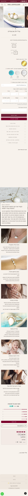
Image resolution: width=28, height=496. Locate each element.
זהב (14, 46)
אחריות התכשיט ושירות (13, 134)
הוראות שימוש (12, 128)
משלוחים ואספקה (12, 137)
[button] (26, 89)
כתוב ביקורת (14, 422)
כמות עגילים (14, 50)
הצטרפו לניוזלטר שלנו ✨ (14, 483)
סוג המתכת (14, 43)
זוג (12, 53)
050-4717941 (3, 1)
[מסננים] (25, 426)
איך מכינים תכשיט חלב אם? (13, 126)
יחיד (15, 53)
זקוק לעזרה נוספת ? (13, 142)
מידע (14, 479)
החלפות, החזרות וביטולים (12, 140)
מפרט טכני (12, 123)
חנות (14, 476)
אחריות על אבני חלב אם (13, 131)
